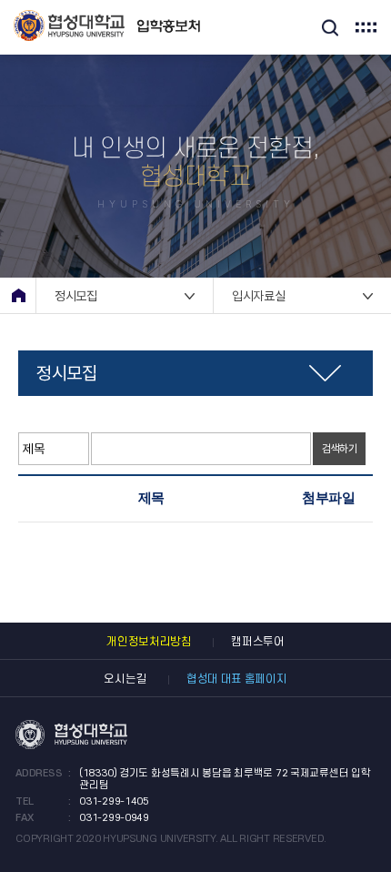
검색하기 (339, 448)
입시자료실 (258, 296)
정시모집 (76, 296)
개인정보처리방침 (149, 641)
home (18, 295)
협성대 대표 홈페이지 (236, 679)
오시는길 (125, 679)
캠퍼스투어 (258, 641)
